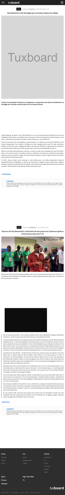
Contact (22, 492)
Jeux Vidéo (47, 466)
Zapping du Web (27, 460)
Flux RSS (27, 492)
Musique (4, 484)
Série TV (46, 472)
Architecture (47, 457)
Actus (3, 454)
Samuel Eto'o (6, 402)
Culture (46, 454)
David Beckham (6, 174)
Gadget (25, 463)
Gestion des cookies (34, 492)
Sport (3, 477)
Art (45, 460)
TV (24, 480)
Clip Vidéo (4, 457)
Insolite (25, 457)
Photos (3, 463)
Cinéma (3, 460)
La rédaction (32, 227)
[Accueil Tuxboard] (11, 2)
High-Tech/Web (28, 477)
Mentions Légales (15, 492)
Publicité (46, 469)
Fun (19, 9)
